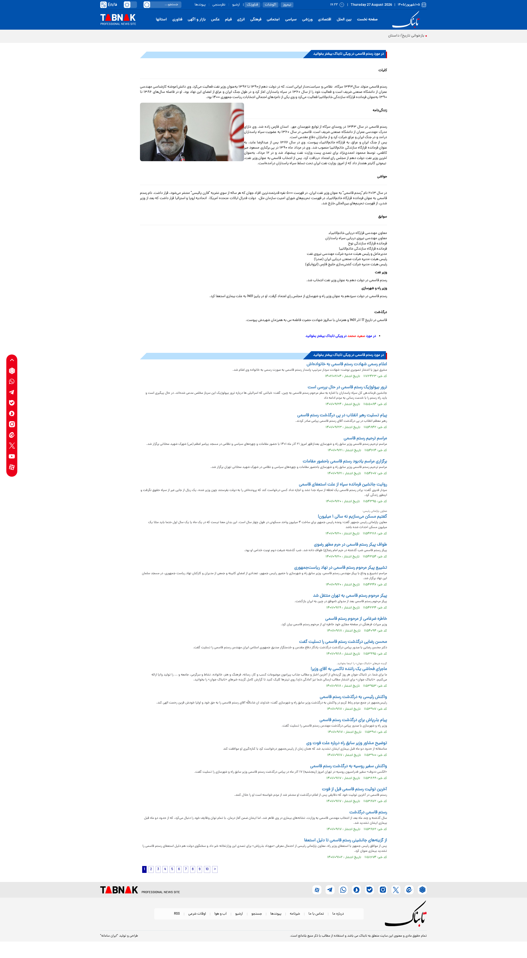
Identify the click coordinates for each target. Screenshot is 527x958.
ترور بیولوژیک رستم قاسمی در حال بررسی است (347, 387)
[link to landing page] (407, 20)
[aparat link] (12, 467)
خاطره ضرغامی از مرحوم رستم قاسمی (356, 619)
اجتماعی (273, 20)
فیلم (228, 20)
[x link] (12, 445)
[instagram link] (12, 424)
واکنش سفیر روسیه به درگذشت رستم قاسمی (348, 766)
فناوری (177, 20)
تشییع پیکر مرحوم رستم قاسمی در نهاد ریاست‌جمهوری (340, 568)
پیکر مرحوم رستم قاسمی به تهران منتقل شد (350, 596)
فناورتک (252, 4)
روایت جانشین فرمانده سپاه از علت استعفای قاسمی (343, 484)
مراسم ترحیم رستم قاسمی (365, 438)
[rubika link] (12, 370)
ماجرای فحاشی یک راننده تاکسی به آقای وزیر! (349, 669)
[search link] (147, 4)
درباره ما (338, 914)
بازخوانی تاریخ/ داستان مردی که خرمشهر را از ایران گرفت (380, 36)
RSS (177, 914)
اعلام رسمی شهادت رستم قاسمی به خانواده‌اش (347, 364)
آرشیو (236, 4)
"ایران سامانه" (109, 936)
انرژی (241, 20)
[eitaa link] (12, 435)
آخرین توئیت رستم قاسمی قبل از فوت (354, 789)
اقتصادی (324, 20)
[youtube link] (12, 456)
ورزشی (307, 20)
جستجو (256, 914)
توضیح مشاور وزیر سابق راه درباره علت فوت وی (346, 743)
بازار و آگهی (197, 20)
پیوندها (200, 4)
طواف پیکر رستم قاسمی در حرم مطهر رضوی (350, 544)
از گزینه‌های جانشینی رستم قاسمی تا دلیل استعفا (345, 840)
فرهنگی (255, 20)
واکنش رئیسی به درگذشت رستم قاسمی (353, 697)
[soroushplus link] (12, 413)
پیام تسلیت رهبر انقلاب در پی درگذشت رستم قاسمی (342, 415)
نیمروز (287, 4)
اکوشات (270, 4)
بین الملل (344, 20)
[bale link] (12, 403)
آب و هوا (220, 914)
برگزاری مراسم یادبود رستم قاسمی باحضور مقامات (345, 461)
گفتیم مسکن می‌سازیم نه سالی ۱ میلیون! (352, 516)
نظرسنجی (218, 4)
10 (207, 869)
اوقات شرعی (197, 914)
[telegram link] (12, 392)
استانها (161, 20)
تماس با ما (316, 914)
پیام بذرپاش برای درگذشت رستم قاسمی (353, 720)
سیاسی (291, 20)
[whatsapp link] (12, 381)
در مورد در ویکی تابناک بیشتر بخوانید (340, 336)
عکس (215, 20)
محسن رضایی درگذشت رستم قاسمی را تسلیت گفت (342, 642)
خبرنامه (295, 914)
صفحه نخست (367, 20)
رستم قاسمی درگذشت (368, 812)
